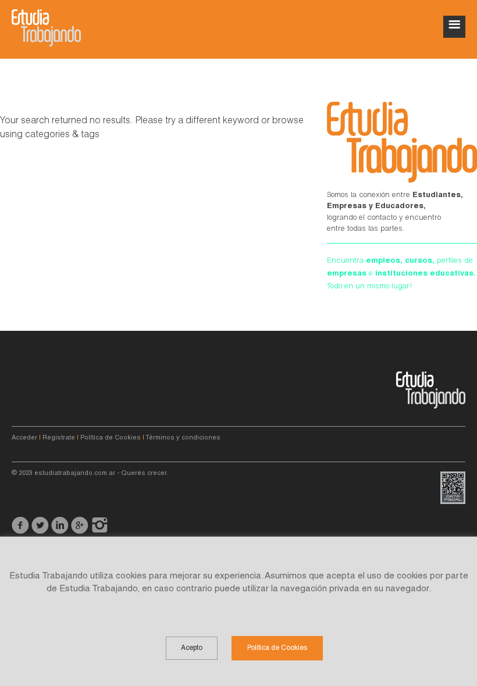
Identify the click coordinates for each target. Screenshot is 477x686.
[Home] (46, 28)
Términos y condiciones (182, 438)
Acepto (191, 648)
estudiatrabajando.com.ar (74, 473)
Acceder (24, 438)
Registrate (58, 438)
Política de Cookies (110, 438)
